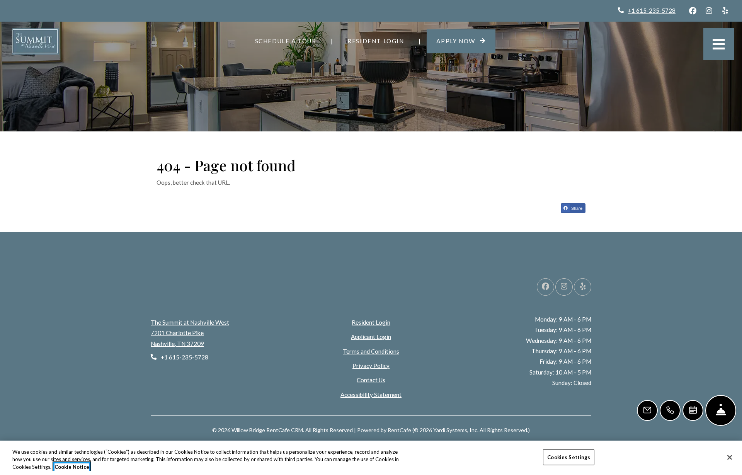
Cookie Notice (71, 467)
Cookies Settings (568, 457)
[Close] (729, 457)
